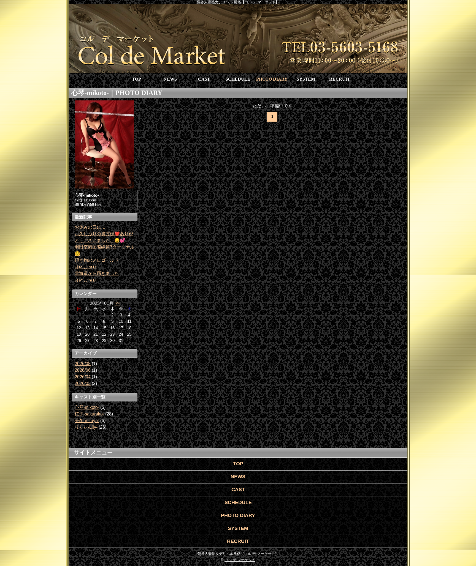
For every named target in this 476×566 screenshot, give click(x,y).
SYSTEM (306, 79)
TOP (136, 79)
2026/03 (83, 383)
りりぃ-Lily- (86, 427)
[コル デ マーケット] (238, 38)
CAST (204, 79)
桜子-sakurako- (89, 414)
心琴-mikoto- (87, 407)
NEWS (170, 79)
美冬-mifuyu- (87, 420)
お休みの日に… (90, 227)
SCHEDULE (238, 79)
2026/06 (83, 370)
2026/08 (83, 363)
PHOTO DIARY (272, 79)
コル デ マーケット (240, 560)
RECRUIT (339, 79)
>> (117, 303)
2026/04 (83, 376)
